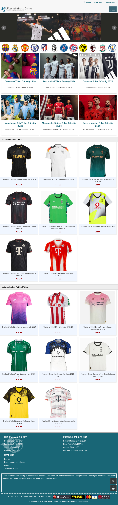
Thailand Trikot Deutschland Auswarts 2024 (19, 327)
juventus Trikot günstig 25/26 (98, 81)
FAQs (6, 465)
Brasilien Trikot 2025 (12, 450)
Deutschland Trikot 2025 (13, 441)
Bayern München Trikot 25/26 (74, 441)
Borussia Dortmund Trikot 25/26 (75, 450)
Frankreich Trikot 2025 (13, 444)
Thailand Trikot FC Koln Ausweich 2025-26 (19, 179)
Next (114, 28)
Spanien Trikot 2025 (12, 447)
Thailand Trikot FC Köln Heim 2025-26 (58, 327)
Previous (3, 28)
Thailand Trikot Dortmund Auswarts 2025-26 (97, 226)
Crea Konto (97, 2)
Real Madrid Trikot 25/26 (73, 444)
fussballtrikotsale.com (52, 501)
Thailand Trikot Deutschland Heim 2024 (58, 179)
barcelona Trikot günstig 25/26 (20, 81)
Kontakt (7, 459)
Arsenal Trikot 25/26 (71, 447)
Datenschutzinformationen (14, 462)
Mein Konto (110, 2)
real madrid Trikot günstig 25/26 (59, 81)
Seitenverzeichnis (11, 468)
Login (88, 2)
